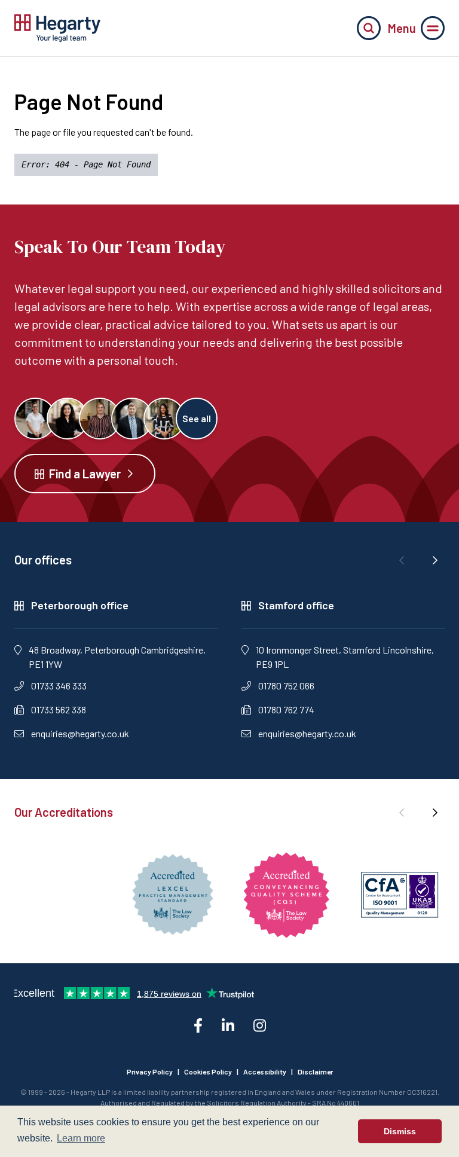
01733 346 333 (59, 685)
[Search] (369, 28)
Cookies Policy (208, 1071)
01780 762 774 (286, 709)
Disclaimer (315, 1071)
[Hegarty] (57, 28)
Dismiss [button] (400, 1131)
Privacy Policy (150, 1071)
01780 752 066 (286, 685)
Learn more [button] (81, 1138)
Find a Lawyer (85, 473)
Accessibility (264, 1071)
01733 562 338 (58, 709)
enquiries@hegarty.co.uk (80, 733)
